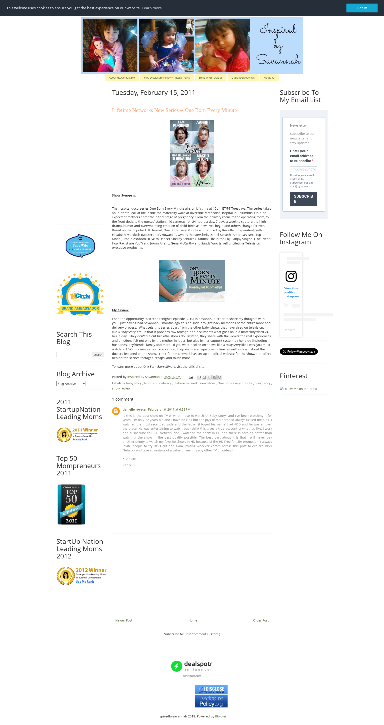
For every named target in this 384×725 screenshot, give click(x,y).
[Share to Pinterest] (219, 377)
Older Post (261, 620)
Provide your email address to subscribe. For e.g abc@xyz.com (302, 181)
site (201, 366)
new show (208, 383)
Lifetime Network (177, 354)
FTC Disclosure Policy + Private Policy (167, 77)
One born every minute (235, 383)
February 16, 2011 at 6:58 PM (169, 409)
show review (121, 388)
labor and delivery (158, 383)
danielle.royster (135, 409)
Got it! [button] (362, 8)
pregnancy (263, 383)
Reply (127, 465)
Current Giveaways (243, 77)
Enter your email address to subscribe (302, 156)
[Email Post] (191, 377)
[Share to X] (209, 377)
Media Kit (269, 77)
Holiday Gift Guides (210, 77)
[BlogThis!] (204, 377)
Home (192, 620)
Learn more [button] (152, 8)
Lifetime (202, 208)
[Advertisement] (192, 574)
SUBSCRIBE (303, 199)
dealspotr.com (192, 676)
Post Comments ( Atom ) (202, 634)
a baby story (132, 383)
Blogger (220, 716)
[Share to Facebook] (214, 377)
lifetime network (186, 383)
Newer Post (123, 620)
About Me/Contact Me (122, 77)
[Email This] (199, 377)
